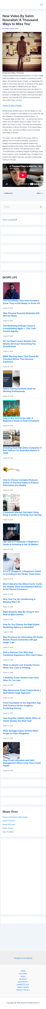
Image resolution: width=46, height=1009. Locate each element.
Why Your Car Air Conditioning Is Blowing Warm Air (19, 600)
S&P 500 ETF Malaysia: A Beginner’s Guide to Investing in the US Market (21, 543)
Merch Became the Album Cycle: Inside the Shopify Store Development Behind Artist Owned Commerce (22, 586)
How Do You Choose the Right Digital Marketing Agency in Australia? (21, 625)
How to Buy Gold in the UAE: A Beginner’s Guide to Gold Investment (21, 419)
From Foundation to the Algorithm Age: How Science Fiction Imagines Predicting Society (22, 705)
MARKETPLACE (23, 985)
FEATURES (23, 974)
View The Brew (8, 832)
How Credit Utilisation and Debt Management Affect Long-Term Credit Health (22, 763)
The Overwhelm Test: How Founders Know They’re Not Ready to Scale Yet (21, 301)
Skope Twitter (7, 828)
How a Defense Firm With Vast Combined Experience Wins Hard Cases (22, 653)
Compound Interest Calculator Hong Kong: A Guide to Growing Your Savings (22, 513)
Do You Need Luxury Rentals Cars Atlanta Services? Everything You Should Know (19, 344)
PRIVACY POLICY (23, 990)
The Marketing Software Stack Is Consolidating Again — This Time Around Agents (19, 328)
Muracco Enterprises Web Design (15, 817)
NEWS (23, 976)
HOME (23, 971)
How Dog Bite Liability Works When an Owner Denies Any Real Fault (22, 719)
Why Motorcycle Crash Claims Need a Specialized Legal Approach (22, 691)
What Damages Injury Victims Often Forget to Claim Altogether (20, 732)
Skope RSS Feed (8, 824)
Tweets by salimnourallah (12, 106)
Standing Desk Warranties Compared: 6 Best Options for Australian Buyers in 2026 (22, 450)
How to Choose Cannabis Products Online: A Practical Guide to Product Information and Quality (21, 482)
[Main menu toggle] (41, 4)
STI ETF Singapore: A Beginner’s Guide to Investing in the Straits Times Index (22, 572)
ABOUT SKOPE (23, 987)
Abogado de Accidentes (23, 958)
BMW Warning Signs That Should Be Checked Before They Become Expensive (21, 359)
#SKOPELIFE (23, 982)
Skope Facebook (8, 821)
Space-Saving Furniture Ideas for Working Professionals (19, 390)
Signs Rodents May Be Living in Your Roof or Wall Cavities (21, 613)
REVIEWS (23, 979)
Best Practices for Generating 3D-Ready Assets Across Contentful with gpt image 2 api (23, 640)
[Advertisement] (23, 876)
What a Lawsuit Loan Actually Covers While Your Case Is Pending (21, 666)
